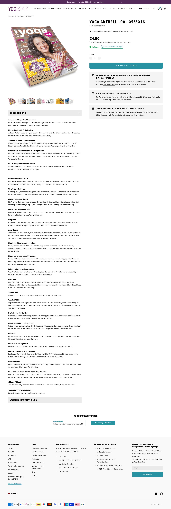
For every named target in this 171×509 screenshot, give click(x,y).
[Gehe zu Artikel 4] (41, 101)
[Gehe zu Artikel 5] (50, 101)
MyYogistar (36, 459)
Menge (91, 54)
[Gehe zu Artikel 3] (31, 101)
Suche (10, 448)
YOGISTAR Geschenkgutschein (136, 112)
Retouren (11, 473)
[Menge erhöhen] (99, 58)
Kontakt (11, 452)
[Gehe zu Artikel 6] (60, 101)
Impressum (12, 455)
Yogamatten (39, 9)
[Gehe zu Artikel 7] (69, 101)
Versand (99, 42)
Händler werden (37, 452)
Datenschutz (12, 462)
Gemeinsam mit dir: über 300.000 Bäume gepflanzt (85, 2)
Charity (34, 476)
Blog (33, 472)
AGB (9, 459)
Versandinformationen (16, 466)
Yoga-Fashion (53, 9)
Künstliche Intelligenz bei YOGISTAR (15, 478)
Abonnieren (147, 474)
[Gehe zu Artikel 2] (22, 101)
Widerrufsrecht (13, 470)
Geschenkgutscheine (39, 455)
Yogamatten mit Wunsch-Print (37, 467)
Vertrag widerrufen (14, 483)
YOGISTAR (159, 504)
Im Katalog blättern (38, 462)
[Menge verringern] (90, 58)
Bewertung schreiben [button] (103, 423)
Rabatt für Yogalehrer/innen (121, 100)
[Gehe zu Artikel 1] (12, 101)
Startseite (11, 16)
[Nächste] (121, 2)
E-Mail (64, 456)
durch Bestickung (109, 84)
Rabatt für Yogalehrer (39, 448)
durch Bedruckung (139, 82)
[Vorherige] (49, 2)
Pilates (106, 9)
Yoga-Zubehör (69, 9)
